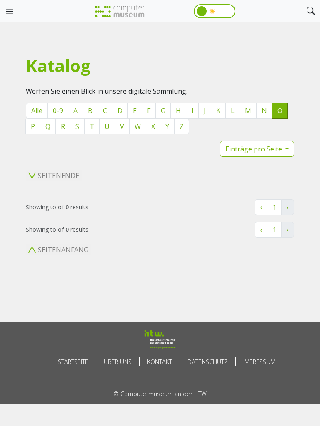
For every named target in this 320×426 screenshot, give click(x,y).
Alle (36, 110)
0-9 (58, 110)
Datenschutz (208, 362)
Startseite (73, 362)
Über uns (118, 362)
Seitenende (58, 175)
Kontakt (159, 362)
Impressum (259, 362)
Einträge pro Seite (254, 149)
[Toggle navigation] (9, 12)
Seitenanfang (63, 249)
